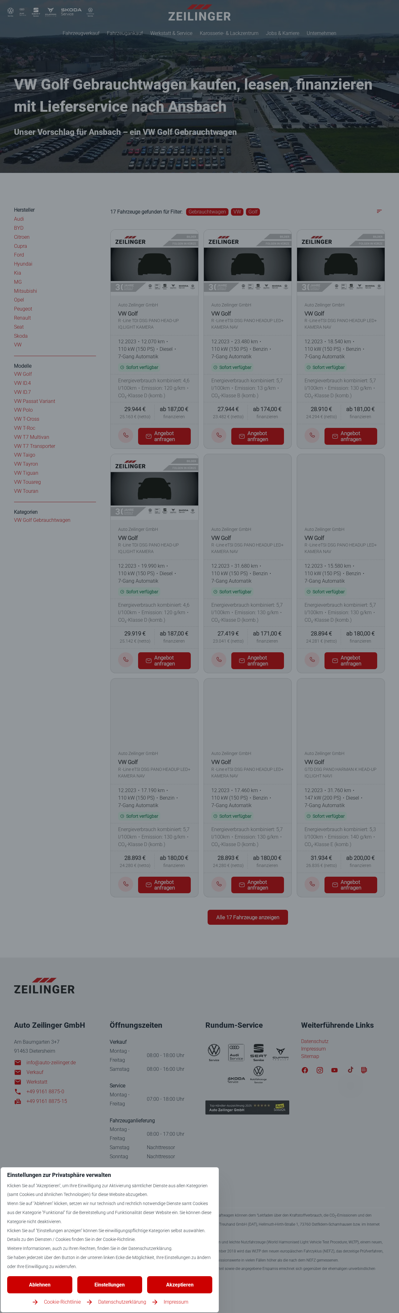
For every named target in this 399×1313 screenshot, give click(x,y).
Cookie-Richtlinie (62, 1302)
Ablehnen (39, 1285)
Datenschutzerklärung (122, 1302)
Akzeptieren (180, 1285)
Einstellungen (109, 1285)
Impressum (176, 1302)
